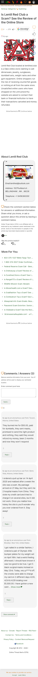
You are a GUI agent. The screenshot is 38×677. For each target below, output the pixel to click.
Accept (14, 675)
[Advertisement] (19, 131)
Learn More (22, 675)
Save (5, 235)
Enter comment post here (10, 386)
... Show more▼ (15, 587)
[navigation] (34, 34)
